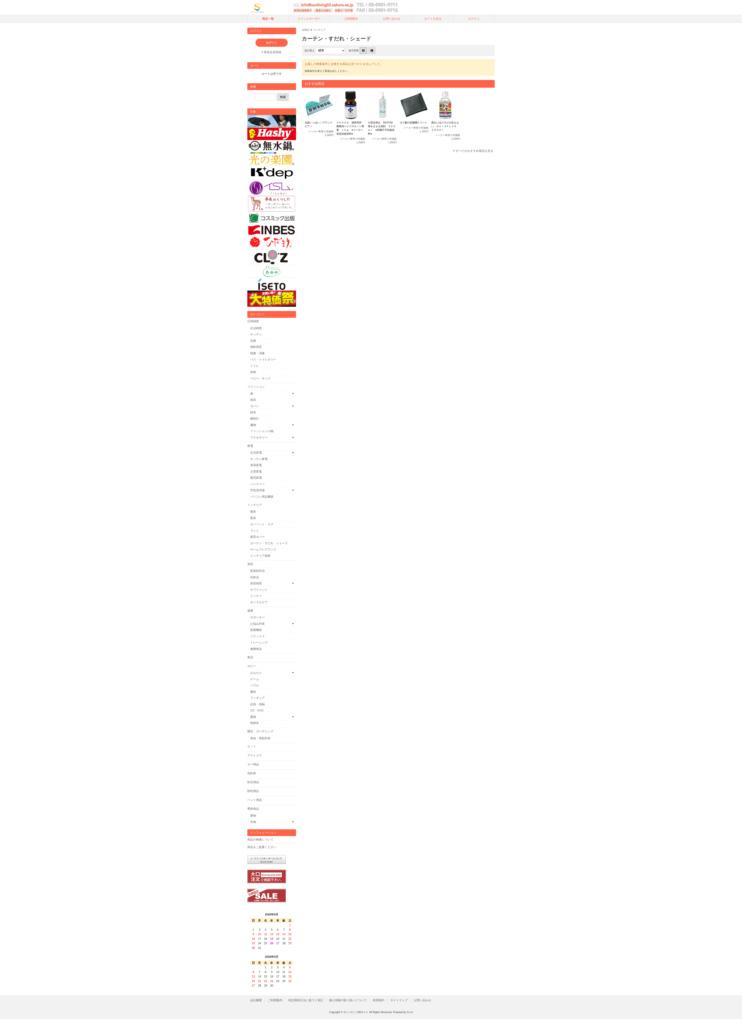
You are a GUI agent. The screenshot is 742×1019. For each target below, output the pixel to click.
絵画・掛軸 (257, 704)
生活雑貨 (256, 328)
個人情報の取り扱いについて (348, 1000)
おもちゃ (256, 672)
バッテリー (257, 484)
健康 (250, 610)
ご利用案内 (350, 18)
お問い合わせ (391, 18)
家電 (250, 445)
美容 (250, 564)
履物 (253, 425)
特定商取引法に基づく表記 (305, 1000)
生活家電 (256, 452)
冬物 (253, 822)
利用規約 (378, 1000)
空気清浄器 (257, 490)
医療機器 (256, 629)
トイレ (254, 365)
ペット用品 (254, 799)
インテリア (319, 29)
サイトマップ (399, 1000)
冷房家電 (256, 471)
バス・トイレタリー (263, 359)
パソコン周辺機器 (261, 496)
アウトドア (254, 755)
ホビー (251, 666)
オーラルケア (259, 602)
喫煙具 (254, 723)
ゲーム (254, 679)
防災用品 (253, 782)
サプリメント (259, 589)
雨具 (253, 399)
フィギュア (257, 697)
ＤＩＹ (251, 746)
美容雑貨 (256, 583)
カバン (254, 406)
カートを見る (433, 18)
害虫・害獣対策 (260, 738)
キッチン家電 (259, 459)
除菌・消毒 (257, 353)
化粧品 (254, 577)
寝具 (253, 511)
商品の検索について (260, 839)
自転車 (251, 773)
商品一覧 (268, 18)
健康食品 (256, 648)
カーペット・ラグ (261, 524)
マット (254, 530)
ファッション (256, 386)
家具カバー (257, 536)
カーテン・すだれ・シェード (269, 543)
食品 (250, 657)
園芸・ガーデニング (260, 731)
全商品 (305, 29)
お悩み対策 (257, 623)
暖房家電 (256, 477)
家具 (253, 518)
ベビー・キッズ (260, 378)
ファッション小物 (261, 431)
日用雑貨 (253, 321)
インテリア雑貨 (260, 555)
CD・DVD (257, 710)
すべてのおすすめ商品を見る (474, 150)
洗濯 (253, 340)
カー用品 (253, 764)
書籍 (253, 716)
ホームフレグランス (263, 549)
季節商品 (253, 808)
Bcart (410, 1012)
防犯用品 (253, 791)
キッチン (256, 334)
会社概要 (256, 1000)
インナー (256, 595)
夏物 (253, 815)
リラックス (257, 636)
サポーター (257, 617)
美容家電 (256, 465)
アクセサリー (259, 437)
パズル (254, 685)
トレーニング (259, 642)
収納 (253, 372)
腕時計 (254, 418)
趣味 (253, 691)
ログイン (474, 18)
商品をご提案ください (261, 847)
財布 (253, 412)
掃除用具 (256, 346)
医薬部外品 (257, 570)
